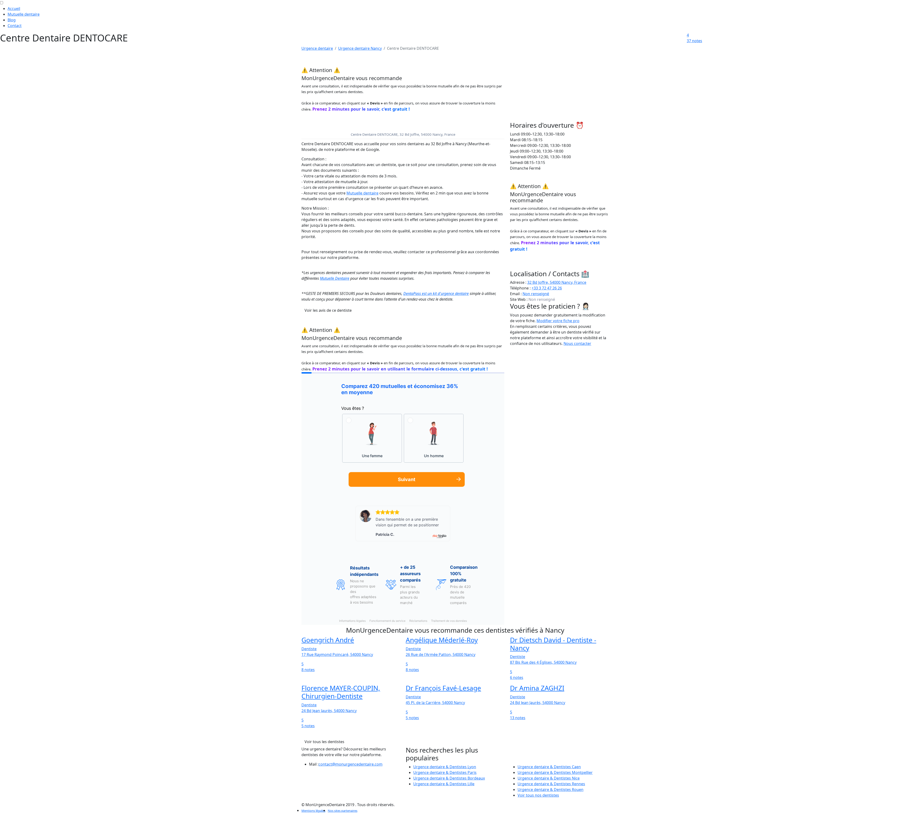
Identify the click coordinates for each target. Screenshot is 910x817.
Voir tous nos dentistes (538, 795)
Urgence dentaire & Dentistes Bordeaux (449, 778)
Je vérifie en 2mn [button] (316, 115)
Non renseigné (536, 293)
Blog (12, 20)
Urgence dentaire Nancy (360, 48)
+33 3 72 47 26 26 (547, 288)
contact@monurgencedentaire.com (350, 764)
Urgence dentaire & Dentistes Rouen (550, 789)
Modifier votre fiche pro (558, 320)
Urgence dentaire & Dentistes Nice (549, 778)
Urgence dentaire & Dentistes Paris (445, 772)
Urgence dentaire (317, 48)
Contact (15, 25)
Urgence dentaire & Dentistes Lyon (444, 766)
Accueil (14, 8)
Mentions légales (313, 810)
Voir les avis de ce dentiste (328, 310)
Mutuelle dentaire (24, 14)
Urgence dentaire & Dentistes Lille (443, 783)
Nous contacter (577, 343)
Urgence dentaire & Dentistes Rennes (551, 783)
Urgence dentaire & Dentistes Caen (549, 766)
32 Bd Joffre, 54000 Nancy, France (556, 282)
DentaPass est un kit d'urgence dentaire (436, 293)
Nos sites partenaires (342, 810)
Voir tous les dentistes (324, 741)
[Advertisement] (559, 88)
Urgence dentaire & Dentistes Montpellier (555, 772)
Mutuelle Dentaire (334, 278)
